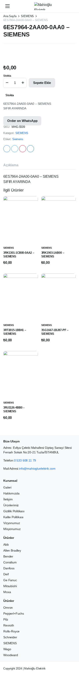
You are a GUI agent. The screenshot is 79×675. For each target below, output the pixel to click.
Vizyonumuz (11, 523)
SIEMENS (27, 16)
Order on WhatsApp (22, 121)
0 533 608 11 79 (25, 460)
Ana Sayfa (9, 16)
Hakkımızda (11, 493)
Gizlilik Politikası (14, 511)
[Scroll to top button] (72, 655)
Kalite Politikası (13, 517)
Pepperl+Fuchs (13, 613)
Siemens (17, 139)
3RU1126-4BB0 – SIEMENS (14, 409)
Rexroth (8, 625)
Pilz (5, 619)
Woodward (10, 655)
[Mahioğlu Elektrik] (43, 6)
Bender (8, 556)
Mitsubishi (10, 586)
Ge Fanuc (10, 580)
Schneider (10, 637)
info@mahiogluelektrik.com (37, 468)
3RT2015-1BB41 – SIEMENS (14, 331)
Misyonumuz (11, 529)
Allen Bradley (12, 550)
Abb (6, 544)
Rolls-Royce (11, 631)
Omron (8, 607)
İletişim (8, 499)
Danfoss (8, 568)
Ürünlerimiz (11, 505)
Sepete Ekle (42, 83)
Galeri (7, 487)
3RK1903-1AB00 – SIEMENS (52, 254)
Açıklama (10, 165)
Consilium (10, 562)
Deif (6, 574)
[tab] (10, 165)
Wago (7, 649)
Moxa (7, 592)
